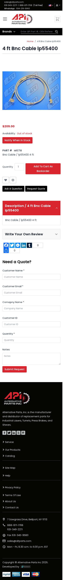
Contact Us (12, 507)
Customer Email (12, 286)
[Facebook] (4, 433)
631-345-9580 (17, 535)
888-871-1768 (26, 5)
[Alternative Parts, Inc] (17, 398)
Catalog (10, 456)
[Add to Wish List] (5, 180)
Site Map (10, 467)
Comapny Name (13, 302)
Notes (6, 349)
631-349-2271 (10, 5)
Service (9, 442)
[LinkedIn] (14, 433)
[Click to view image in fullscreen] (31, 91)
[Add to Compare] (13, 180)
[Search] (55, 31)
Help (7, 475)
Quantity (7, 166)
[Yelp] (18, 433)
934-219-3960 (23, 8)
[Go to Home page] (22, 19)
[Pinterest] (23, 433)
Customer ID (9, 318)
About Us (10, 501)
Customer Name (13, 270)
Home (30, 41)
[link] (57, 5)
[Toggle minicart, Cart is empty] (57, 19)
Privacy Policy (13, 487)
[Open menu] (5, 19)
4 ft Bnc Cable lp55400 (49, 41)
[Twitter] (9, 433)
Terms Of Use (13, 495)
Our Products (12, 449)
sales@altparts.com (14, 2)
